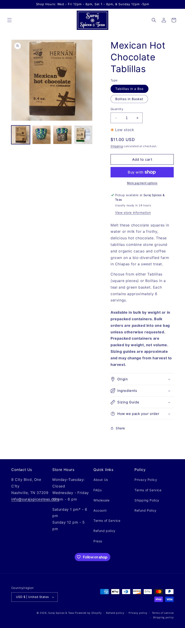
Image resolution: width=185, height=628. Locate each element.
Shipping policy (163, 617)
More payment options (142, 183)
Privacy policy (138, 612)
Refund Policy (145, 510)
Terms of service (163, 612)
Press (97, 541)
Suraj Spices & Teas (61, 612)
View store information (133, 212)
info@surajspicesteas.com (35, 499)
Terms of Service (106, 520)
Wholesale (101, 500)
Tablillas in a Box (129, 89)
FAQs (97, 490)
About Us (100, 480)
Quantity (117, 109)
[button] (9, 20)
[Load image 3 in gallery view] (62, 134)
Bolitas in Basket (129, 99)
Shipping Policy (146, 500)
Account (99, 510)
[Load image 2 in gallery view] (41, 134)
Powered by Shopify (88, 612)
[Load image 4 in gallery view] (83, 134)
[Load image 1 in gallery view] (20, 134)
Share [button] (120, 428)
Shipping (117, 146)
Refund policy (104, 531)
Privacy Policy (145, 480)
